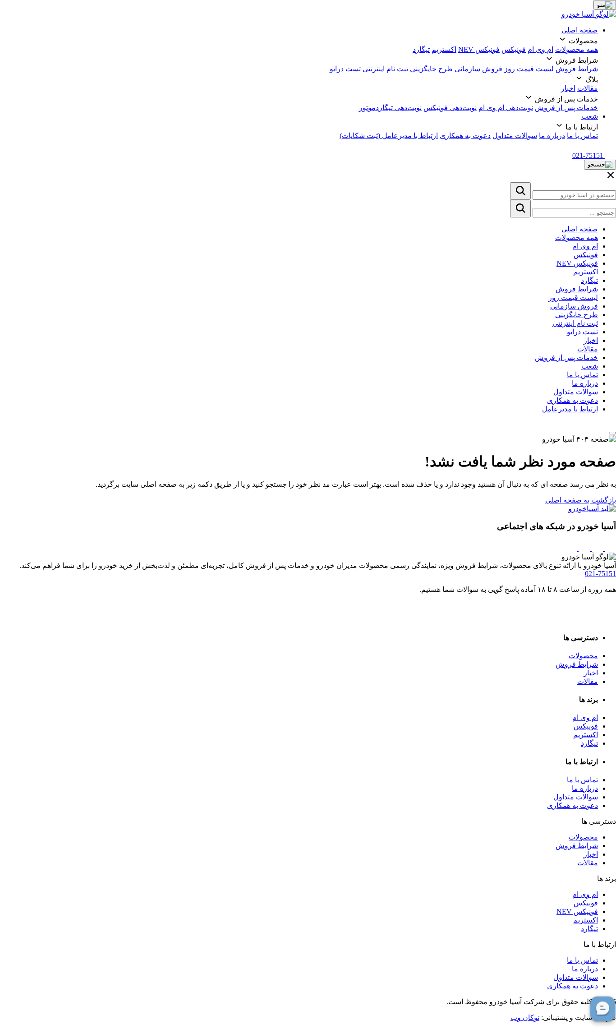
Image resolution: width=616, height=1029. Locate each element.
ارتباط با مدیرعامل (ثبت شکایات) (389, 135)
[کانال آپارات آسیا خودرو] (583, 548)
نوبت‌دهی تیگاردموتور (390, 107)
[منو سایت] (604, 5)
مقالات (587, 88)
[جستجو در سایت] (520, 191)
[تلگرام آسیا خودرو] (596, 548)
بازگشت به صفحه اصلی (580, 500)
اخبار (568, 88)
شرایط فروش (577, 69)
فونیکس (513, 49)
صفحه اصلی (579, 30)
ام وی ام (540, 49)
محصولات (583, 656)
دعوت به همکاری (465, 135)
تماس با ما (582, 135)
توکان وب (524, 1017)
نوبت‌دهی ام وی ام (505, 107)
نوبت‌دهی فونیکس (450, 107)
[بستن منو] (612, 433)
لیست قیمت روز (529, 69)
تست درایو (345, 69)
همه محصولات (576, 49)
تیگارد (421, 49)
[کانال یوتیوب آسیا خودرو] (571, 548)
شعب (589, 116)
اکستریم (444, 49)
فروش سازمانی (478, 69)
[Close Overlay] (610, 178)
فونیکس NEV (479, 49)
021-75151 (600, 573)
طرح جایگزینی (431, 69)
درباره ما (552, 135)
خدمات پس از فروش (566, 107)
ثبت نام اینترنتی (385, 69)
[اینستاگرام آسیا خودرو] (609, 548)
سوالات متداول (514, 135)
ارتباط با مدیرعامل (570, 409)
